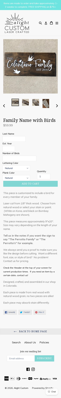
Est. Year (7, 143)
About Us (30, 342)
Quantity (41, 171)
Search (16, 342)
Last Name (8, 133)
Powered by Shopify (42, 388)
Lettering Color (10, 162)
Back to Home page (32, 331)
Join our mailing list (30, 351)
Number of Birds (11, 153)
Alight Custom (21, 388)
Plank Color (9, 172)
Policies (44, 342)
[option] (15, 102)
